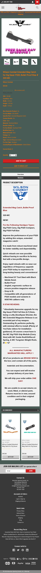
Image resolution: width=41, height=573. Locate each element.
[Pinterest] (16, 170)
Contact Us (20, 522)
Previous (2, 37)
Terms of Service (20, 515)
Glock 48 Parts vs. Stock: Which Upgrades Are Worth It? (20, 539)
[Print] (10, 170)
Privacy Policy (20, 511)
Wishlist (20, 496)
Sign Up (23, 499)
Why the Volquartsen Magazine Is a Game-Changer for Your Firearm (20, 536)
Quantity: (5, 155)
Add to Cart (11, 456)
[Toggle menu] (2, 7)
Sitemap (27, 571)
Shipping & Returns (20, 501)
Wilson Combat (6, 440)
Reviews (20, 178)
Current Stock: (8, 149)
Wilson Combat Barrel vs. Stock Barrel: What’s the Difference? (20, 534)
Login (17, 499)
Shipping (20, 518)
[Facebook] (4, 170)
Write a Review (7, 92)
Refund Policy (20, 513)
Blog (20, 520)
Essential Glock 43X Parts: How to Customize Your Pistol (20, 532)
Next (38, 37)
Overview (20, 174)
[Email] (7, 170)
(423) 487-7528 (7, 2)
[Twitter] (13, 170)
